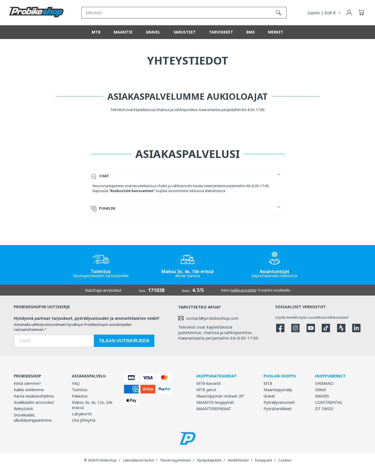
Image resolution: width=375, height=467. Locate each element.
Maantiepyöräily (278, 389)
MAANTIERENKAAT (213, 408)
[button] (361, 13)
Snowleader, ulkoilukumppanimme (33, 417)
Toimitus (80, 389)
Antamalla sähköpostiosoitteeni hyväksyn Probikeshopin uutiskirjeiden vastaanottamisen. (73, 327)
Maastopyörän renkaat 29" (220, 396)
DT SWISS (324, 408)
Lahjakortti (82, 413)
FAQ (76, 383)
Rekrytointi (23, 408)
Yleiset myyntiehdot (175, 460)
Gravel (269, 396)
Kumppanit (263, 460)
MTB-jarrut (206, 389)
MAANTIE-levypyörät (215, 402)
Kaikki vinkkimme (29, 389)
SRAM (320, 389)
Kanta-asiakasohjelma (34, 396)
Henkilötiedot (238, 460)
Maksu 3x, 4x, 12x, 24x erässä (92, 405)
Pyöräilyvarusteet (279, 402)
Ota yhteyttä (83, 420)
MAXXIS (322, 396)
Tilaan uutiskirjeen (124, 340)
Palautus (80, 396)
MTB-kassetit (208, 383)
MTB (268, 383)
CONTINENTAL (329, 402)
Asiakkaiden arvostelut (34, 402)
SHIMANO (324, 383)
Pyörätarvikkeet (278, 408)
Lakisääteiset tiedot (138, 460)
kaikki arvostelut (243, 290)
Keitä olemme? (27, 383)
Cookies (284, 460)
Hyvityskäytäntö (209, 460)
